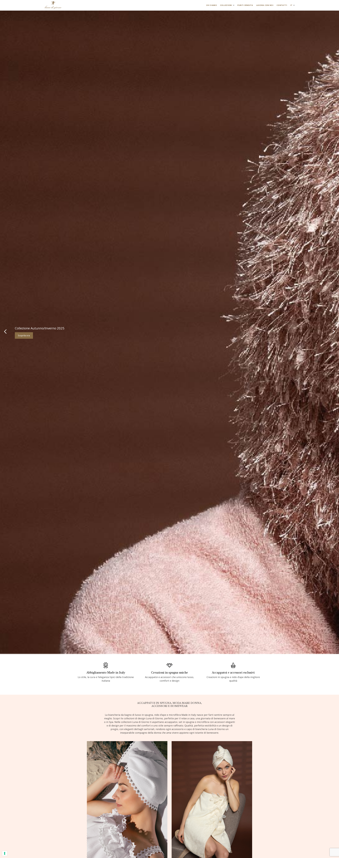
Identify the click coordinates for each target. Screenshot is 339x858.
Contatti (282, 5)
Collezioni (226, 5)
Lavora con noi (264, 5)
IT (291, 5)
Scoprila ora (24, 335)
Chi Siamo (211, 5)
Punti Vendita (245, 5)
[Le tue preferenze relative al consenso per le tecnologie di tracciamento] (4, 853)
